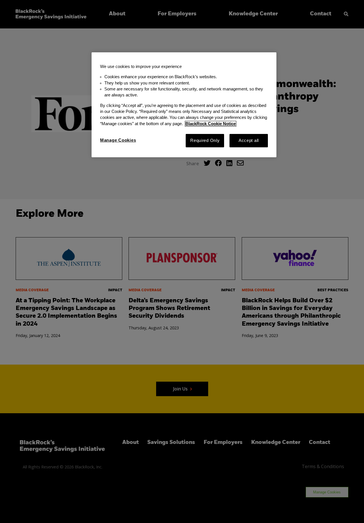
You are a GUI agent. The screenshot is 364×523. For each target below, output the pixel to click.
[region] (184, 104)
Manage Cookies (118, 140)
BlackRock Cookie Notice (210, 123)
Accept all (249, 140)
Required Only (205, 140)
